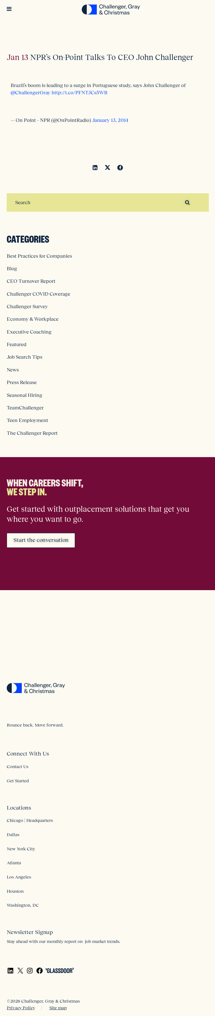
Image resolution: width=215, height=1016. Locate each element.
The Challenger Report (32, 433)
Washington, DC (23, 905)
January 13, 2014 (110, 120)
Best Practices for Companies (39, 256)
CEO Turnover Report (31, 281)
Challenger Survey (27, 306)
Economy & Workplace (33, 319)
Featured (16, 344)
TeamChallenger (25, 408)
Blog (12, 268)
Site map (58, 1007)
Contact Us (17, 766)
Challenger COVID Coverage (38, 294)
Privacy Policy (21, 1007)
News (13, 370)
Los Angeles (19, 876)
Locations (19, 808)
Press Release (22, 382)
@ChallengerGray (30, 92)
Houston (15, 891)
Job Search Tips (24, 357)
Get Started (18, 780)
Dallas (13, 834)
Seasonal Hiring (24, 395)
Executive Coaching (29, 332)
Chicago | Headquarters (30, 820)
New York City (21, 848)
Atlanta (14, 862)
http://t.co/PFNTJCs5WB (80, 92)
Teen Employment (27, 420)
